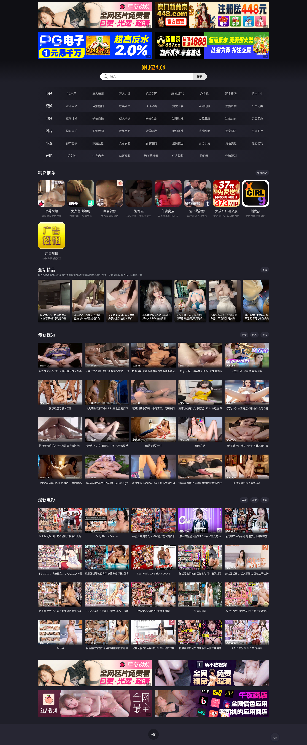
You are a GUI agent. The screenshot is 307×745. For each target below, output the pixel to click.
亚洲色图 (98, 131)
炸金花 (204, 94)
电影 (49, 118)
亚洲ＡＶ (71, 106)
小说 (49, 143)
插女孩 (71, 156)
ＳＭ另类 (257, 106)
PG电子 (71, 94)
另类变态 (257, 118)
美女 (244, 334)
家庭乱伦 (98, 143)
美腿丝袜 (178, 131)
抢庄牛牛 (257, 94)
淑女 (254, 500)
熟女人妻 (178, 106)
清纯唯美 (204, 131)
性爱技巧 (257, 143)
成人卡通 (124, 118)
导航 (49, 155)
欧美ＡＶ (124, 106)
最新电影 (46, 500)
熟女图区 (231, 131)
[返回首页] (275, 737)
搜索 (200, 77)
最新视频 (46, 335)
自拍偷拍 (98, 106)
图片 (49, 130)
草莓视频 (124, 156)
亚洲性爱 (71, 118)
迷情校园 (178, 143)
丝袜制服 (204, 106)
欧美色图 (124, 131)
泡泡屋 (204, 156)
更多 (264, 334)
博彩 (49, 93)
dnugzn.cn (153, 67)
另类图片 (257, 131)
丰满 (244, 500)
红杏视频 (178, 156)
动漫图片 (151, 131)
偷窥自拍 (71, 131)
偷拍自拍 (98, 118)
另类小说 (204, 143)
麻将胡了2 (177, 94)
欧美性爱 (151, 118)
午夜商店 (98, 156)
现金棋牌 (231, 94)
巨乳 (254, 334)
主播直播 (231, 106)
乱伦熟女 (231, 118)
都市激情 (71, 143)
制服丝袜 (178, 118)
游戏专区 (151, 94)
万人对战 (124, 94)
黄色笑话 (231, 143)
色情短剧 (231, 156)
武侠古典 (151, 143)
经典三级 (204, 118)
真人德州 (98, 94)
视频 (49, 106)
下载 (264, 269)
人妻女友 (124, 143)
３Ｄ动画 (151, 106)
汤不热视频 (151, 156)
